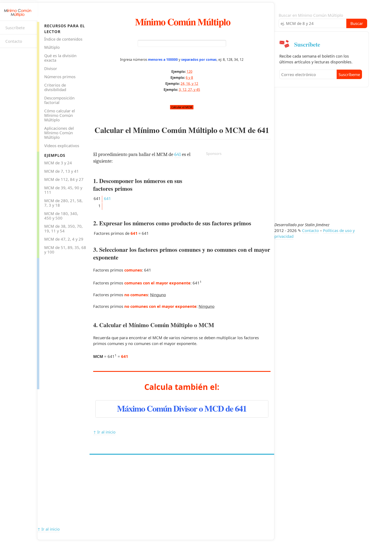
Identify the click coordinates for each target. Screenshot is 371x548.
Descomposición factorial (59, 100)
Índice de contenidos (63, 39)
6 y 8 (189, 77)
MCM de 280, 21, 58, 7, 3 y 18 (63, 203)
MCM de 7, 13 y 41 (61, 171)
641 (263, 130)
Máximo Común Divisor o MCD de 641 (181, 408)
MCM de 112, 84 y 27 (64, 179)
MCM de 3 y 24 (58, 162)
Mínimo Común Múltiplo (182, 22)
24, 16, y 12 (189, 83)
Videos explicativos (61, 145)
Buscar (356, 23)
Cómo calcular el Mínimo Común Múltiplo (59, 115)
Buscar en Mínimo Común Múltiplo (311, 15)
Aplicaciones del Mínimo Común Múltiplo (59, 132)
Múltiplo (52, 47)
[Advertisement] (56, 322)
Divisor (50, 68)
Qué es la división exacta (60, 58)
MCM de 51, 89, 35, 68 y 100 (65, 250)
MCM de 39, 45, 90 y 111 (63, 190)
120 (189, 71)
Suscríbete (15, 27)
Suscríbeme (349, 74)
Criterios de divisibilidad (55, 87)
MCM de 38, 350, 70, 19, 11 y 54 (63, 228)
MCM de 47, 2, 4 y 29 (63, 239)
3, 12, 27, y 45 (189, 89)
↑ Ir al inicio (104, 432)
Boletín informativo (7, 55)
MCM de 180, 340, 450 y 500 (61, 216)
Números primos (60, 76)
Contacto (13, 41)
